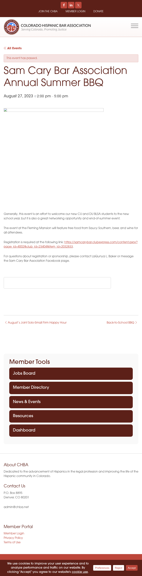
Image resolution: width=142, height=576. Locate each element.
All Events (14, 48)
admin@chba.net (16, 507)
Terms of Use (12, 542)
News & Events (26, 402)
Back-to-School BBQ (121, 322)
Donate (98, 11)
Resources (23, 416)
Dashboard (24, 430)
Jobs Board (24, 373)
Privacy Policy (13, 538)
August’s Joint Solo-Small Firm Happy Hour (37, 322)
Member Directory (31, 388)
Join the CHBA (48, 11)
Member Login (75, 11)
